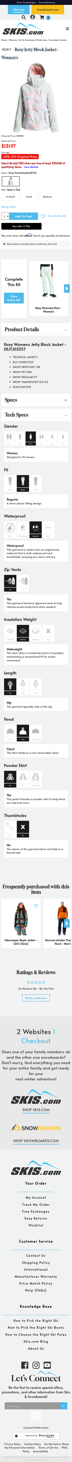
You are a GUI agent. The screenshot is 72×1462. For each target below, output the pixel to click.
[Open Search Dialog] (24, 17)
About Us (36, 1348)
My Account (36, 1197)
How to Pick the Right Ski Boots (36, 1327)
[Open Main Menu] (60, 29)
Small (29, 196)
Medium (47, 196)
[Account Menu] (32, 17)
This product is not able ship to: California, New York (32, 243)
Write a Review (36, 998)
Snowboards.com (48, 9)
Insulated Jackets (58, 39)
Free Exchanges (36, 1211)
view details (31, 167)
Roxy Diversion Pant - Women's (48, 309)
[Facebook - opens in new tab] (24, 1364)
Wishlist (36, 1225)
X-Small (10, 196)
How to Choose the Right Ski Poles (36, 1335)
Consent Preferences (35, 1427)
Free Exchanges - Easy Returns (36, 2)
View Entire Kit (56, 216)
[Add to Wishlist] (43, 216)
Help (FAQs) (36, 1290)
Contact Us (36, 1256)
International (36, 1269)
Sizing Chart (8, 206)
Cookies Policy (32, 1444)
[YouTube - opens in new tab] (47, 1364)
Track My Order (36, 1205)
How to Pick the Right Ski (36, 1321)
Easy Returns (36, 1218)
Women (13, 39)
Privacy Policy (12, 1444)
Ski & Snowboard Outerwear (33, 39)
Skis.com (18, 9)
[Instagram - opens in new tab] (36, 1364)
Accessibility (40, 1451)
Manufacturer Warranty (36, 1276)
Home (4, 39)
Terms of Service (48, 1447)
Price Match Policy (36, 1283)
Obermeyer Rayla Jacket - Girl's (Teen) (21, 942)
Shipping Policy (36, 1263)
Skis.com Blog (36, 1341)
